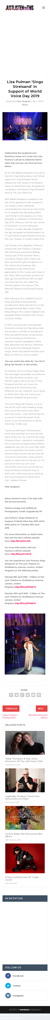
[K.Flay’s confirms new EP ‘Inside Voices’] (25, 858)
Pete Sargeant (24, 101)
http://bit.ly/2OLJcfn (21, 541)
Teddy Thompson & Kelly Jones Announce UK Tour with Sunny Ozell (24, 760)
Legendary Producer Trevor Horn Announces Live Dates (22, 797)
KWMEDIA (24, 1010)
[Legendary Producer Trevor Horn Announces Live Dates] (25, 780)
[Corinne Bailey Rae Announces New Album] (25, 818)
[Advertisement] (25, 42)
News (25, 104)
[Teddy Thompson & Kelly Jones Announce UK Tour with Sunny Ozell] (25, 743)
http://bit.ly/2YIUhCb (21, 554)
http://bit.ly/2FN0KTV (25, 587)
